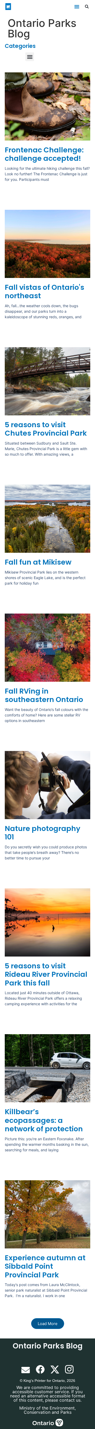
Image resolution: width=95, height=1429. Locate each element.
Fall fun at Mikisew (38, 562)
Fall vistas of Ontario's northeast (44, 291)
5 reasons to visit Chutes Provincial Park (46, 429)
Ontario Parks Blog (48, 1346)
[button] (77, 7)
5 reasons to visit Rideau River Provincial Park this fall (46, 974)
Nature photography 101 (42, 833)
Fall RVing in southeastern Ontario (44, 695)
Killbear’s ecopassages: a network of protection (44, 1120)
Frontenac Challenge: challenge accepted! (44, 154)
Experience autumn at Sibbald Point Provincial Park (45, 1266)
